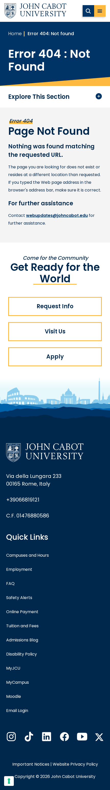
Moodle (13, 696)
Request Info (55, 306)
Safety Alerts (19, 598)
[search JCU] (88, 11)
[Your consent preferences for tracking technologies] (9, 781)
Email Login (17, 711)
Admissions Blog (22, 640)
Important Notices (30, 764)
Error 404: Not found (51, 33)
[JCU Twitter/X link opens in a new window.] (99, 737)
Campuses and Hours (27, 555)
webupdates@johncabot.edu (57, 215)
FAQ (10, 583)
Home (15, 33)
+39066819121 (22, 499)
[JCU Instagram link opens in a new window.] (10, 738)
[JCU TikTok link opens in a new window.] (28, 738)
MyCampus (17, 682)
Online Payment (22, 612)
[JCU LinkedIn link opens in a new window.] (46, 738)
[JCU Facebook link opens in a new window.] (64, 738)
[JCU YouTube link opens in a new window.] (81, 738)
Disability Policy (21, 654)
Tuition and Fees (22, 626)
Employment (19, 569)
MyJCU (13, 668)
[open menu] (100, 11)
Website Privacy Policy (75, 764)
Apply (55, 357)
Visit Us (55, 331)
